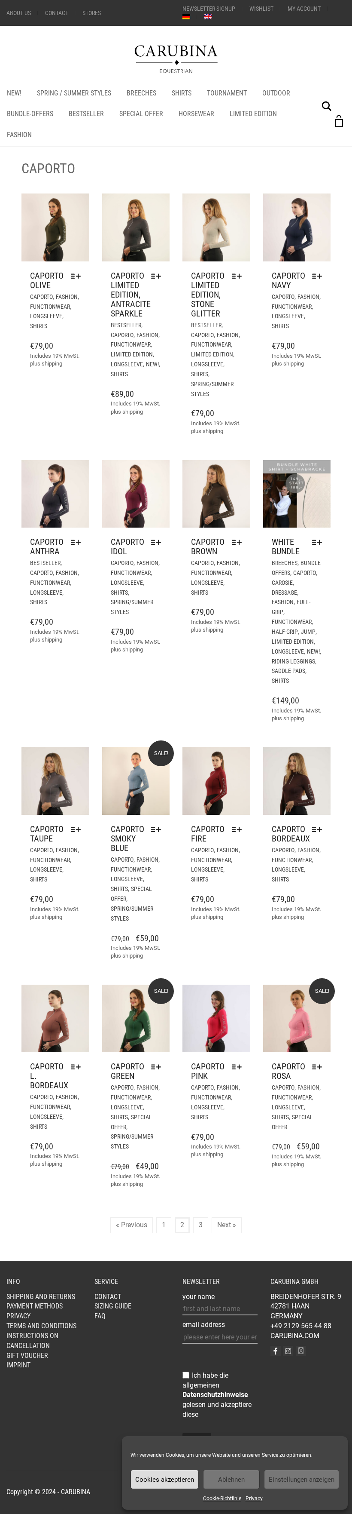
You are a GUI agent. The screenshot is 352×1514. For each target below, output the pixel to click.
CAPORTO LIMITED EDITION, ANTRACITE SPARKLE (131, 294)
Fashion (19, 135)
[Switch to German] (186, 16)
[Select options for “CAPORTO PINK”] (239, 1067)
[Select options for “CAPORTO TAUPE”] (78, 829)
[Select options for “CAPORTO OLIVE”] (78, 276)
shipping (52, 363)
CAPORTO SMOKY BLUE (127, 838)
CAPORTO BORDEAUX (291, 834)
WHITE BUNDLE (286, 546)
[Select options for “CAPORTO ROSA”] (319, 1067)
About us (18, 12)
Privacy (254, 1499)
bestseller (126, 325)
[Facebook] (275, 1351)
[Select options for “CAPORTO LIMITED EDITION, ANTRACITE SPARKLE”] (158, 276)
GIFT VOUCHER (27, 1355)
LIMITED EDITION (253, 114)
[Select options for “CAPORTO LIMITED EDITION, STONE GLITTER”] (239, 276)
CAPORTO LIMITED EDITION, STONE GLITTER (208, 294)
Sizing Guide (112, 1306)
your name (198, 1297)
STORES (91, 12)
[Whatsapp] (301, 1351)
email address (203, 1325)
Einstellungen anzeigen (301, 1479)
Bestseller (86, 114)
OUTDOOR (276, 93)
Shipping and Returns (40, 1297)
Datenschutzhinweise (215, 1395)
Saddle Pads (288, 670)
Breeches (141, 93)
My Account (304, 8)
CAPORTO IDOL (127, 546)
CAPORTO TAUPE (47, 834)
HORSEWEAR (196, 114)
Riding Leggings (293, 661)
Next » (226, 1225)
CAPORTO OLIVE (47, 280)
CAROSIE (282, 582)
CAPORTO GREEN (127, 1071)
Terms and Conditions (41, 1326)
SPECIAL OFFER (141, 114)
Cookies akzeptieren (164, 1479)
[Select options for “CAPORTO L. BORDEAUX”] (78, 1067)
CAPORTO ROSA (288, 1071)
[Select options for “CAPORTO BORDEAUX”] (319, 829)
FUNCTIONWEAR (50, 306)
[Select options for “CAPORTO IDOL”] (158, 542)
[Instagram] (288, 1351)
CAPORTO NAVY (288, 280)
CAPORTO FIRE (208, 834)
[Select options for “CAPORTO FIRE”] (239, 829)
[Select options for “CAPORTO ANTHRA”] (78, 542)
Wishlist (261, 8)
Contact (56, 12)
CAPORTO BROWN (208, 546)
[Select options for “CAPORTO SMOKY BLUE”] (158, 829)
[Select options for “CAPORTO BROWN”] (239, 542)
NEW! (14, 93)
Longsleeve (46, 316)
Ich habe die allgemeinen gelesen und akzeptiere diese (217, 1395)
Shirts (181, 93)
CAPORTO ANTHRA (47, 546)
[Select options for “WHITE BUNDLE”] (319, 542)
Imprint (18, 1365)
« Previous (131, 1225)
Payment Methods (34, 1306)
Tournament (227, 93)
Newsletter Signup (208, 8)
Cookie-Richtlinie (222, 1499)
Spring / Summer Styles (74, 93)
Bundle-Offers (30, 114)
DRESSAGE (284, 592)
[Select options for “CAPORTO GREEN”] (158, 1067)
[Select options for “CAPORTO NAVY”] (319, 276)
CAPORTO (41, 296)
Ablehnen (231, 1479)
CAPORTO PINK (208, 1071)
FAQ (100, 1316)
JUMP (308, 631)
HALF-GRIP (285, 631)
